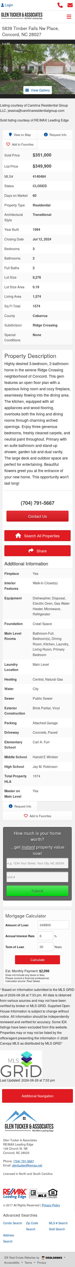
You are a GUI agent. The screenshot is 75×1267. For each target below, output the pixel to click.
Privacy (41, 1262)
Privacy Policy (51, 1205)
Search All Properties (41, 535)
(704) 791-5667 (37, 502)
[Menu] (69, 17)
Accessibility (12, 1262)
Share (41, 550)
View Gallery (40, 90)
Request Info (57, 135)
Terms (28, 1262)
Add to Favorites (22, 144)
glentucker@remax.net (27, 1165)
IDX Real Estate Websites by (22, 1257)
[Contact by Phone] (60, 4)
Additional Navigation (38, 1095)
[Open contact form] (70, 4)
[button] (4, 69)
